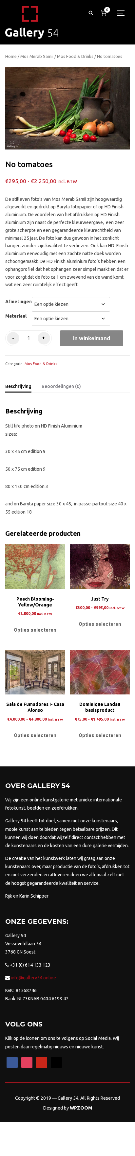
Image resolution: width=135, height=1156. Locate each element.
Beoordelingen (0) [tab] (61, 386)
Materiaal (16, 316)
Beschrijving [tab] (18, 386)
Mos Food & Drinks (75, 56)
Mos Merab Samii (36, 56)
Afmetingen (18, 301)
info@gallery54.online (33, 977)
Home (11, 56)
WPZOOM (81, 1108)
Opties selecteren (35, 630)
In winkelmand (91, 338)
